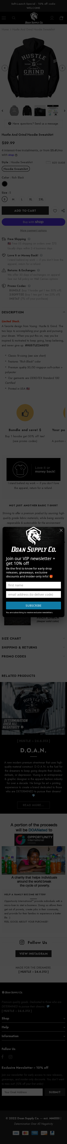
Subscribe (34, 605)
